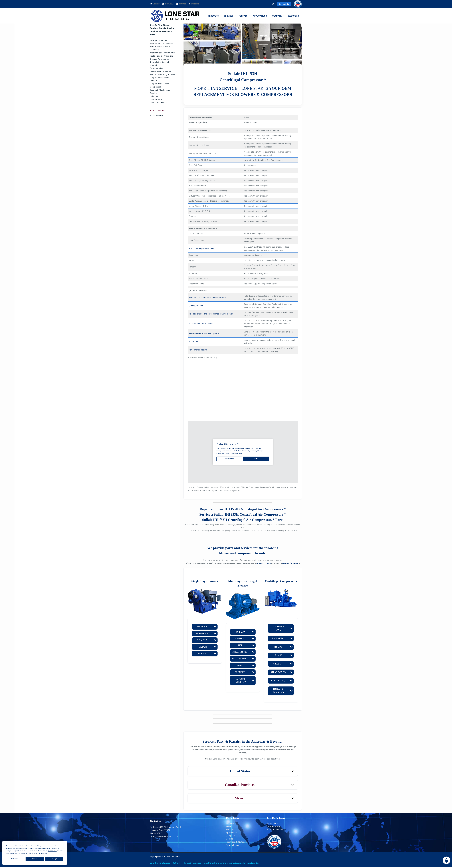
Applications (231, 832)
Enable (256, 458)
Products (230, 823)
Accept (54, 859)
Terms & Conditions (275, 829)
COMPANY (277, 16)
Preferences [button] (43, 853)
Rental (229, 826)
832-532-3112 (156, 115)
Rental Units (194, 341)
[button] (205, 627)
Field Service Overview (160, 46)
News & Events (232, 845)
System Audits (156, 68)
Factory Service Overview (161, 43)
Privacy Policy (273, 823)
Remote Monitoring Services (162, 74)
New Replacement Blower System (204, 333)
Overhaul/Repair (196, 305)
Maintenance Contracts (160, 71)
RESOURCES (293, 16)
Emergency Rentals (158, 40)
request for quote (290, 563)
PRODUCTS (213, 16)
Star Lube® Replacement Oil (201, 248)
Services (230, 829)
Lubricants (154, 96)
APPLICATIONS (260, 16)
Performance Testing (198, 350)
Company (230, 836)
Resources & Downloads (237, 842)
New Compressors (158, 102)
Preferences (15, 859)
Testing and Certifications (161, 56)
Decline (34, 859)
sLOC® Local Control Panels (201, 323)
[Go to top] (446, 860)
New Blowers (156, 99)
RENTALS (243, 16)
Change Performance (159, 59)
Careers (229, 839)
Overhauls (154, 49)
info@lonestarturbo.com (167, 836)
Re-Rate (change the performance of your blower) (211, 314)
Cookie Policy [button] (52, 851)
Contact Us (284, 4)
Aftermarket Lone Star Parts (162, 53)
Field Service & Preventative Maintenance (207, 297)
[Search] (273, 4)
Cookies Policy (273, 826)
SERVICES (228, 16)
